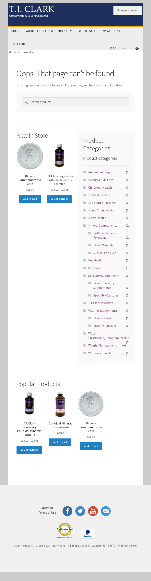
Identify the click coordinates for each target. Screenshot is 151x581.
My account (112, 31)
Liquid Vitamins (103, 318)
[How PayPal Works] (87, 533)
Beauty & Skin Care (100, 180)
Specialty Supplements (103, 276)
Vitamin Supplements (103, 310)
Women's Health (99, 353)
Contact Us (106, 511)
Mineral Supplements (102, 225)
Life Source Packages (102, 203)
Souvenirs (94, 268)
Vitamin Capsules (105, 326)
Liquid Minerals (103, 245)
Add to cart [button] (30, 199)
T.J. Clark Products (100, 303)
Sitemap (47, 508)
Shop (15, 31)
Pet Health (95, 260)
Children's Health (100, 187)
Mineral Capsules (104, 253)
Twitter (80, 511)
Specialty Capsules (105, 295)
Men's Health (97, 218)
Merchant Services (65, 537)
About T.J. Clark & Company (46, 31)
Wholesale (87, 31)
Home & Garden (98, 195)
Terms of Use (47, 512)
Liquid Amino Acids (100, 210)
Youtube (93, 511)
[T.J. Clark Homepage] (58, 10)
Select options (59, 199)
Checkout (19, 44)
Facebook (67, 511)
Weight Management (102, 345)
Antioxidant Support (102, 172)
